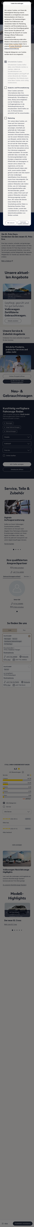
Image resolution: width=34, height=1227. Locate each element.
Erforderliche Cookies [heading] (15, 62)
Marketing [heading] (11, 118)
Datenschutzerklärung (11, 48)
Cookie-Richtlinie (15, 46)
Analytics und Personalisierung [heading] (18, 88)
